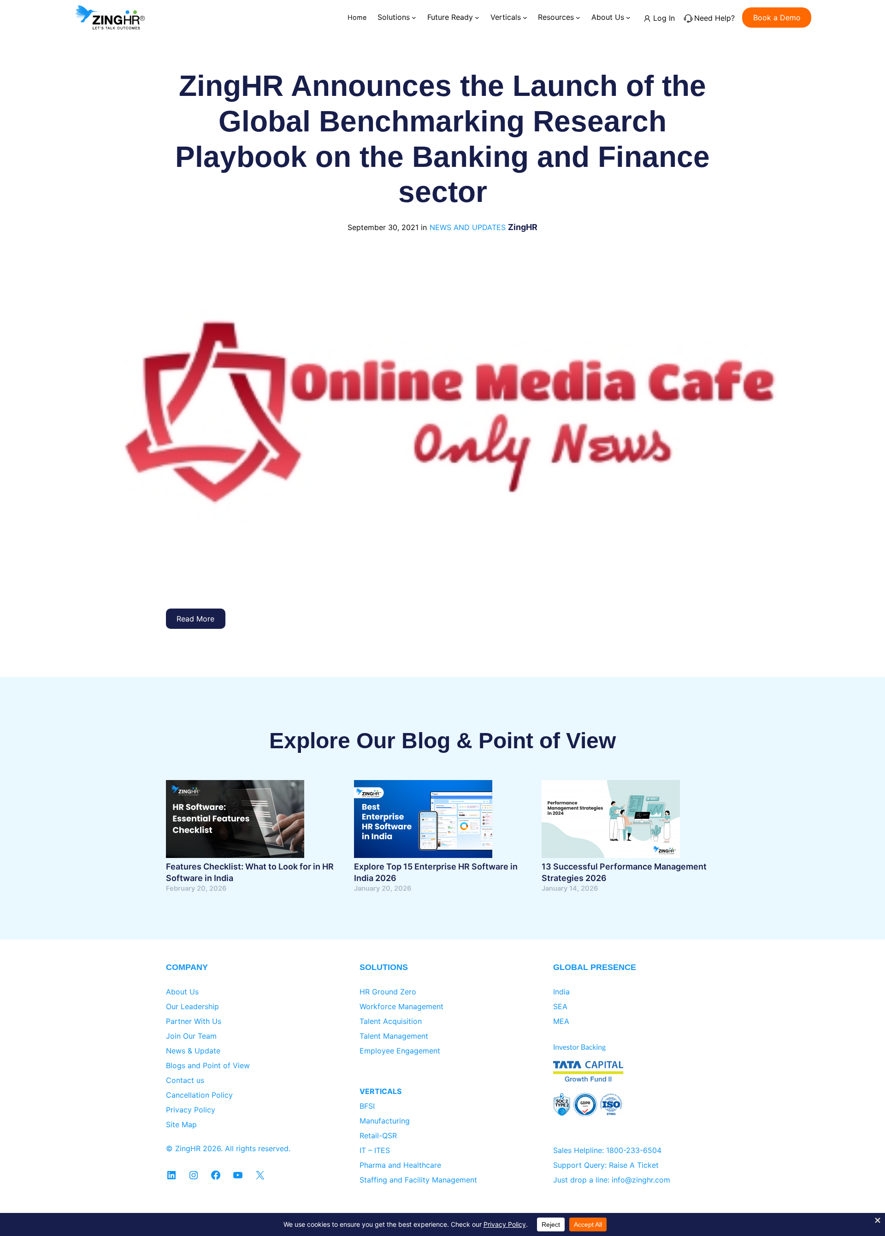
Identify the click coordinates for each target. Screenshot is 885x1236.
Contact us (185, 1080)
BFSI (367, 1106)
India (561, 991)
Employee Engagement (400, 1050)
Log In (664, 18)
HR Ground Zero (388, 991)
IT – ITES (375, 1150)
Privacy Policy (190, 1109)
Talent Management (394, 1036)
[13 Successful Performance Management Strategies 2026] (611, 820)
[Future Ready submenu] (477, 17)
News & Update (193, 1050)
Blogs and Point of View (208, 1065)
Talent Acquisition (391, 1021)
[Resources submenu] (578, 17)
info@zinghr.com (641, 1179)
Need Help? (714, 18)
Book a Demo (777, 17)
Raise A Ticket (634, 1165)
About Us (182, 991)
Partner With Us (193, 1021)
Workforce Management (401, 1006)
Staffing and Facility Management (418, 1179)
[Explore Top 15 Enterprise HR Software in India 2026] (423, 820)
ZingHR (522, 227)
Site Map (181, 1124)
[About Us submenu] (628, 17)
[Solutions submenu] (414, 17)
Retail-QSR (378, 1135)
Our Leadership (192, 1006)
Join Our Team (191, 1036)
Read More (195, 618)
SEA (560, 1006)
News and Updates (468, 227)
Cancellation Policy (199, 1095)
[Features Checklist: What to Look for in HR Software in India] (235, 820)
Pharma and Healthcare (400, 1165)
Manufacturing (385, 1120)
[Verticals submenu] (525, 17)
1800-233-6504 (633, 1150)
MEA (561, 1021)
